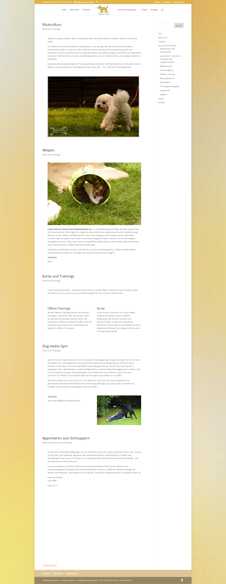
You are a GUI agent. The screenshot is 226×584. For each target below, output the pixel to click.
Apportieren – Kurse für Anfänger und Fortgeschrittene (170, 59)
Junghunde (165, 90)
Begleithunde (166, 66)
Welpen (48, 150)
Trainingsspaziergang (169, 86)
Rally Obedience (167, 78)
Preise (144, 10)
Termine (86, 10)
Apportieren (47, 442)
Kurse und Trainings (127, 10)
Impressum (167, 2)
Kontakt (157, 2)
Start (64, 10)
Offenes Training (167, 74)
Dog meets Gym (55, 346)
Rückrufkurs (52, 24)
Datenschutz (179, 2)
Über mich (74, 10)
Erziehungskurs (167, 70)
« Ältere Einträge (49, 565)
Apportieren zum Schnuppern (66, 438)
